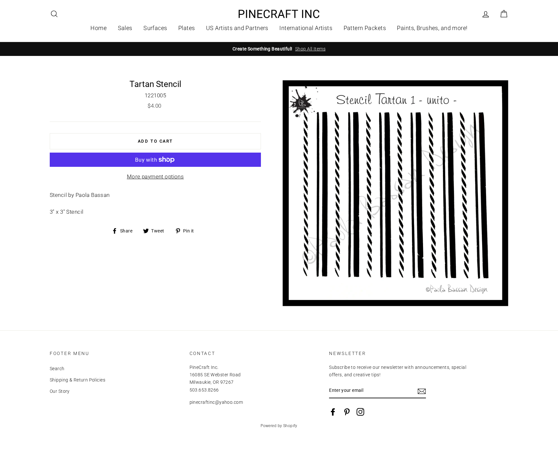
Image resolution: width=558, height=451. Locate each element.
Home (98, 28)
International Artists (305, 28)
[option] (279, 49)
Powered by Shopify (279, 426)
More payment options (155, 176)
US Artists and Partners (237, 28)
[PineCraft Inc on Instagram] (360, 412)
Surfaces (155, 28)
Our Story (60, 391)
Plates (186, 28)
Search (57, 368)
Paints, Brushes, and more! (432, 28)
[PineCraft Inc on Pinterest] (347, 412)
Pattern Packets (365, 28)
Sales (125, 28)
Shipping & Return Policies (77, 380)
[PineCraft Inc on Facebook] (333, 412)
